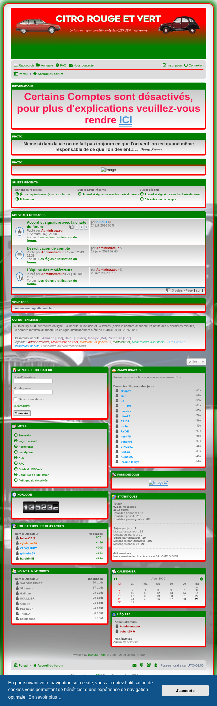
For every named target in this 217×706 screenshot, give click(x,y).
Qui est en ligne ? (26, 319)
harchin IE (27, 558)
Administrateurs (38, 342)
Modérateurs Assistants (148, 342)
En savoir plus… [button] (45, 697)
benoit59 (127, 441)
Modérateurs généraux (95, 342)
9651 (99, 537)
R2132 (125, 421)
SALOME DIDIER (31, 583)
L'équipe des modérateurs (49, 270)
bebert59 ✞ (27, 538)
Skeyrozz (26, 588)
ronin (124, 426)
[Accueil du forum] (108, 35)
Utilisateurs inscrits (27, 346)
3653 (99, 552)
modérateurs (121, 342)
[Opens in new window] (158, 483)
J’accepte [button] (185, 690)
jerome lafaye (130, 461)
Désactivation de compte (48, 248)
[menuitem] (44, 65)
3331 (99, 557)
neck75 (126, 436)
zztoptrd (126, 390)
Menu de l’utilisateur (34, 369)
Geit (123, 396)
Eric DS (126, 406)
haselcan (127, 411)
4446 (99, 542)
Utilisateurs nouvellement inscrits (63, 346)
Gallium (25, 593)
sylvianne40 (28, 543)
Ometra (25, 603)
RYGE (125, 431)
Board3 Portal (97, 654)
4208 (99, 547)
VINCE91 (127, 446)
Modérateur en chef (64, 342)
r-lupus (101, 222)
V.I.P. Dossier (175, 342)
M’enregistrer (22, 405)
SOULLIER (27, 598)
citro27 (125, 416)
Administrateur (52, 230)
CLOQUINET (28, 548)
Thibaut (25, 613)
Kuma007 (127, 456)
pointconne (27, 618)
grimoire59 (27, 553)
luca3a (125, 451)
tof (122, 401)
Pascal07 (26, 608)
